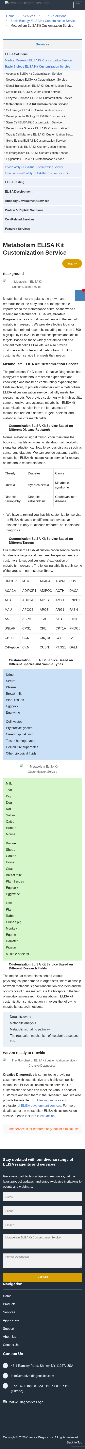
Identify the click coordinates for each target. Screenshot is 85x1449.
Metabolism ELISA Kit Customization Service (37, 104)
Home (10, 16)
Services (29, 16)
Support (8, 1328)
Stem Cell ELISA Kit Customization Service (34, 122)
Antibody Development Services (27, 200)
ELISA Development (18, 191)
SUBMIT (43, 1277)
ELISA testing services (45, 1100)
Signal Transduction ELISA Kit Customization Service (39, 85)
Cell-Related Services (19, 219)
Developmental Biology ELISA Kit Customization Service (39, 116)
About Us (9, 1336)
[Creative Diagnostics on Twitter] (22, 1418)
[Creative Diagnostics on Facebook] (5, 1418)
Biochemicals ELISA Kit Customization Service (36, 146)
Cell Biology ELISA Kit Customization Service (35, 110)
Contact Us (11, 1344)
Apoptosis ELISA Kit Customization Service (34, 73)
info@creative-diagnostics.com (32, 1375)
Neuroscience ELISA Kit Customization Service (36, 79)
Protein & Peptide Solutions (24, 210)
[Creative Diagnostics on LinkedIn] (14, 1418)
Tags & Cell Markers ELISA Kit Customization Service (39, 134)
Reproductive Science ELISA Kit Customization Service (39, 128)
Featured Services (17, 228)
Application (11, 1320)
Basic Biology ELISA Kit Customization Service (43, 21)
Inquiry (72, 263)
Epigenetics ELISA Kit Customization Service (35, 159)
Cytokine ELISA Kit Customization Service (33, 91)
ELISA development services (41, 1105)
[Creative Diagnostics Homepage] (26, 5)
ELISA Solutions (54, 16)
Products (9, 1304)
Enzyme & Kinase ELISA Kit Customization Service (39, 98)
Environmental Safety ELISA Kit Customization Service (39, 173)
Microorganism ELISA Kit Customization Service (37, 152)
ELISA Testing (14, 182)
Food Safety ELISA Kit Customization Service (34, 167)
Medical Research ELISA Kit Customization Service (38, 60)
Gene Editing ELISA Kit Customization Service (36, 140)
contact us (47, 1116)
